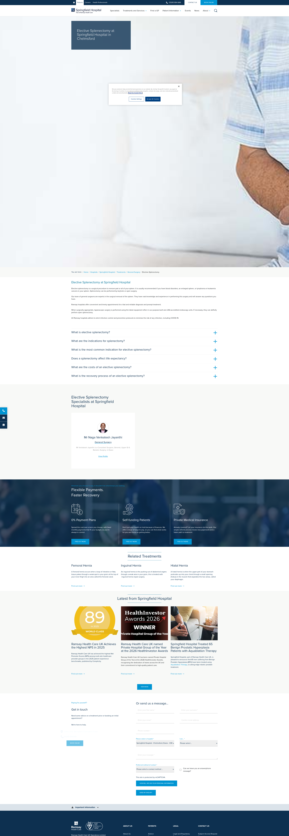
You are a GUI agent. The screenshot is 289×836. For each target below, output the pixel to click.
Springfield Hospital (107, 272)
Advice (151, 834)
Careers (88, 2)
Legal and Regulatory (181, 834)
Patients (80, 2)
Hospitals (94, 272)
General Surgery (133, 272)
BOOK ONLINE (209, 2)
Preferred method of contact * (146, 765)
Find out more (80, 541)
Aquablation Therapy (179, 665)
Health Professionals (100, 2)
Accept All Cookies (153, 99)
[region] (145, 94)
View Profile (103, 456)
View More (144, 687)
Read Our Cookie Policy (135, 93)
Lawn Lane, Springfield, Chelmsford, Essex (91, 731)
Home (86, 272)
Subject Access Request (207, 834)
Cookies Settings (136, 99)
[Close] (178, 86)
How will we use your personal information (157, 783)
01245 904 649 (175, 2)
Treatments (121, 272)
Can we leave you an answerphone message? (197, 769)
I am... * (182, 739)
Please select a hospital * (145, 739)
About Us (127, 834)
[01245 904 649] (3, 410)
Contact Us (192, 2)
